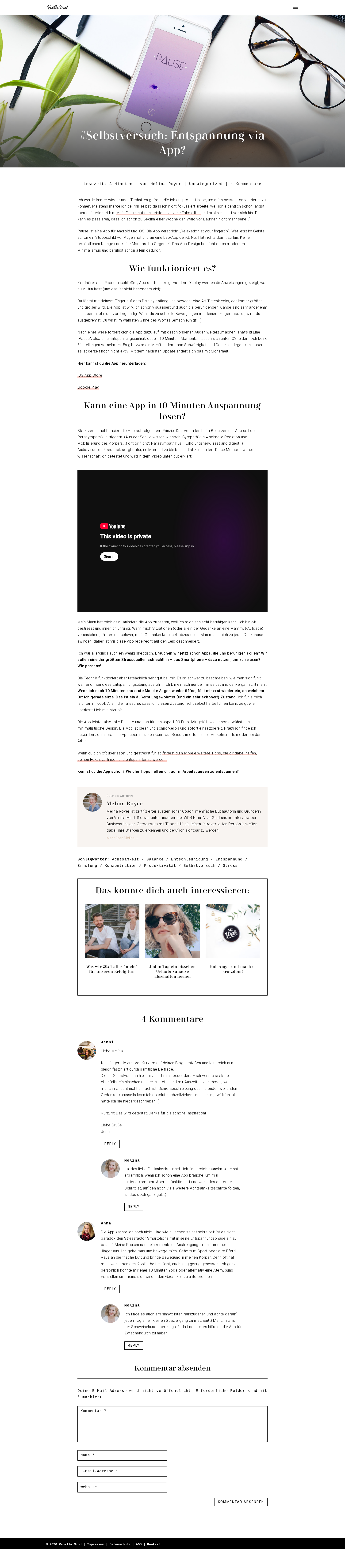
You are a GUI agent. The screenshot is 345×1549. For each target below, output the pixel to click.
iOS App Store (89, 375)
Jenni (107, 1042)
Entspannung (229, 859)
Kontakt (153, 1544)
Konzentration (121, 866)
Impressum (95, 1544)
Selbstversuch (200, 866)
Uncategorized (206, 184)
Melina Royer (165, 184)
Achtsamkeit (125, 859)
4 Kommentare (245, 184)
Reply (110, 1144)
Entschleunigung (189, 859)
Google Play (88, 387)
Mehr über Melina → (123, 838)
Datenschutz (121, 1544)
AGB (139, 1544)
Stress (230, 866)
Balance (155, 859)
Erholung (87, 866)
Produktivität (160, 866)
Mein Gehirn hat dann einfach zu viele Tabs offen (158, 213)
